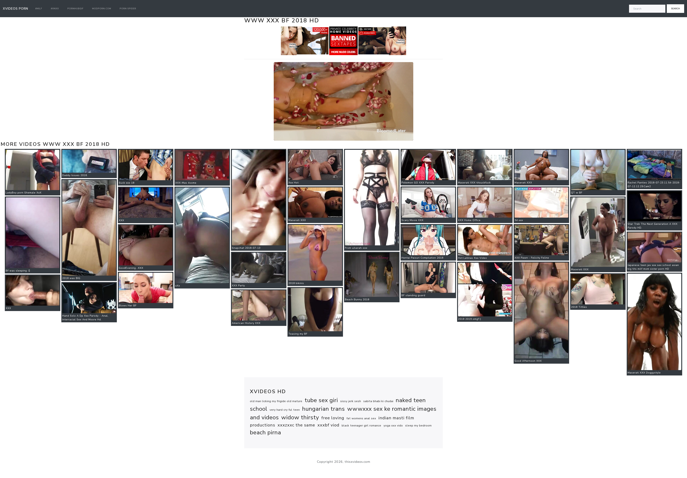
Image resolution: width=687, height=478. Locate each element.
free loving (332, 418)
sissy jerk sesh (350, 401)
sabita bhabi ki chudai (378, 401)
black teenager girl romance (361, 426)
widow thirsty (300, 417)
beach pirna (265, 432)
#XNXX (55, 8)
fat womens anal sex (361, 418)
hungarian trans (323, 409)
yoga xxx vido (393, 426)
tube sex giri (321, 400)
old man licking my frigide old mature (276, 401)
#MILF (38, 8)
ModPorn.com (101, 8)
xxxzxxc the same (296, 425)
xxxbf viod (328, 425)
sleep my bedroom (418, 426)
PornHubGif (75, 8)
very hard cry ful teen (285, 410)
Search (675, 8)
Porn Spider (128, 8)
